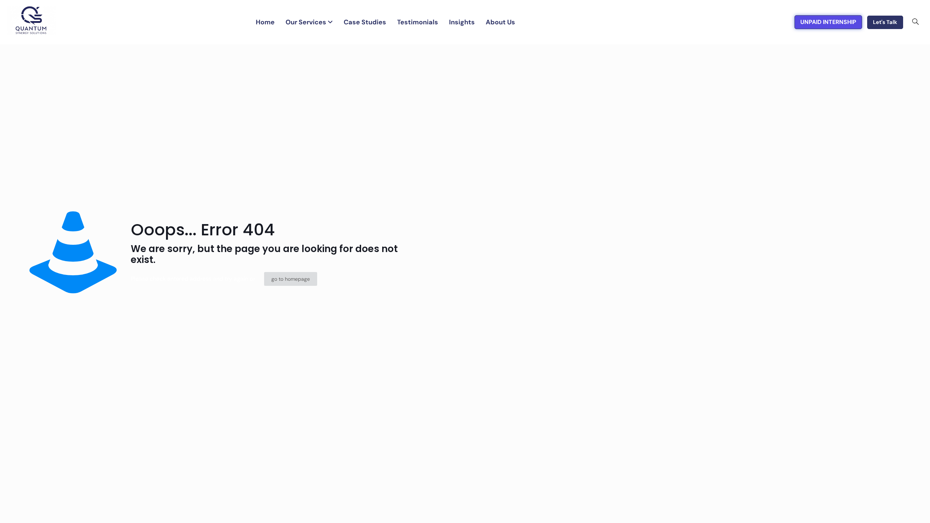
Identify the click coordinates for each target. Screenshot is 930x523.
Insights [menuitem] (462, 22)
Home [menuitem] (265, 22)
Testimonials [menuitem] (417, 22)
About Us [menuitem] (500, 22)
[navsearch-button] (915, 22)
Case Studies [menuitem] (365, 22)
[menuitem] (309, 22)
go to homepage (290, 279)
